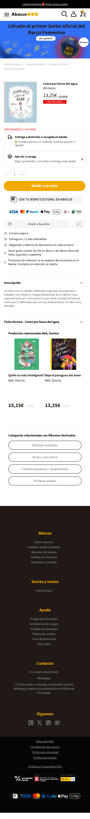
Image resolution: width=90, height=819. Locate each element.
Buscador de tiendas (44, 552)
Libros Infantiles (13, 64)
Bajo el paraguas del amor (63, 375)
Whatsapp (44, 678)
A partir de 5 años (58, 64)
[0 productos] (83, 16)
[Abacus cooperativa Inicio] (25, 16)
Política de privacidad (44, 629)
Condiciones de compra (44, 624)
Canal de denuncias (44, 639)
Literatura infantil (35, 64)
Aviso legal (44, 644)
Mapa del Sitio (45, 741)
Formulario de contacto (44, 672)
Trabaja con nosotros (44, 557)
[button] (74, 14)
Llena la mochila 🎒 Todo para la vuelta (45, 4)
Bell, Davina (49, 88)
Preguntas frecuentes (44, 619)
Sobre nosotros (44, 542)
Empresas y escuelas (44, 562)
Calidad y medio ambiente (44, 547)
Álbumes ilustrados (14, 69)
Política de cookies (43, 634)
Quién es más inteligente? (26, 375)
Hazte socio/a (44, 591)
